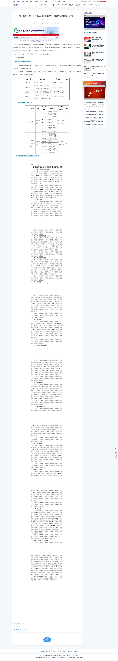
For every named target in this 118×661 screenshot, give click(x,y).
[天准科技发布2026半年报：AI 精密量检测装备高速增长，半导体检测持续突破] (94, 92)
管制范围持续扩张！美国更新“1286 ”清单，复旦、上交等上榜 (98, 60)
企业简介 (59, 651)
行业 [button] (18, 1)
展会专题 (78, 5)
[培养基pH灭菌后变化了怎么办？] (87, 68)
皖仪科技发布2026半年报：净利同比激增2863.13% (96, 117)
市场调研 (71, 5)
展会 (31, 1)
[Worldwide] (104, 4)
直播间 (52, 5)
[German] (102, 4)
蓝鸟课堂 (64, 5)
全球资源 (75, 651)
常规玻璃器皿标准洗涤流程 (98, 53)
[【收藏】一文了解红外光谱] (87, 75)
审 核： (15, 626)
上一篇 (17, 629)
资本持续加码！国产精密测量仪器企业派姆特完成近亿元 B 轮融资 (100, 124)
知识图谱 (58, 5)
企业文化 (65, 651)
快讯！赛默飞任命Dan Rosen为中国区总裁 (97, 38)
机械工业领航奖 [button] (44, 1)
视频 (23, 1)
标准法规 (84, 5)
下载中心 (36, 1)
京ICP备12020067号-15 (64, 657)
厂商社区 (97, 5)
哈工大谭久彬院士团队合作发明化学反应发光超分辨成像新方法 (98, 46)
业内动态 (46, 5)
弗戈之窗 (48, 651)
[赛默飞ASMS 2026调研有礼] (94, 22)
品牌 (64, 1)
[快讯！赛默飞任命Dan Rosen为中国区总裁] (87, 39)
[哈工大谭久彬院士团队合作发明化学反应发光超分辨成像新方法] (87, 46)
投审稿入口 (103, 1)
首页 (40, 5)
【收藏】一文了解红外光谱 (98, 74)
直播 (27, 1)
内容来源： (15, 623)
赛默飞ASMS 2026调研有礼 (91, 32)
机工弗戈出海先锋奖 (56, 1)
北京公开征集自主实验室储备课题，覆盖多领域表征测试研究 (99, 114)
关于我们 (91, 5)
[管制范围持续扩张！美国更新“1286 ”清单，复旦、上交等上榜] (87, 61)
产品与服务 (53, 651)
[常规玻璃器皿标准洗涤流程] (87, 54)
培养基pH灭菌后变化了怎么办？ (98, 67)
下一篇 (25, 629)
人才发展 (70, 651)
